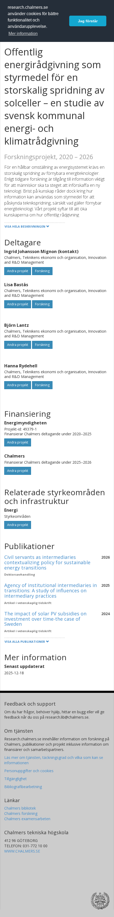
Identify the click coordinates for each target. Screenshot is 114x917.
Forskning (42, 271)
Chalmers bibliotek (20, 808)
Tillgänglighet (15, 778)
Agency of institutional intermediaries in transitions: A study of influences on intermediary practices (50, 590)
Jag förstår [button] (88, 21)
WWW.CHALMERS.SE (22, 851)
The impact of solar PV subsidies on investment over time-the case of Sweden (45, 618)
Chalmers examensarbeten (27, 818)
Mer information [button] (23, 33)
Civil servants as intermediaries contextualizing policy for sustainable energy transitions (47, 562)
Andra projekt (17, 271)
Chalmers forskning (20, 813)
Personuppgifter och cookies (29, 770)
